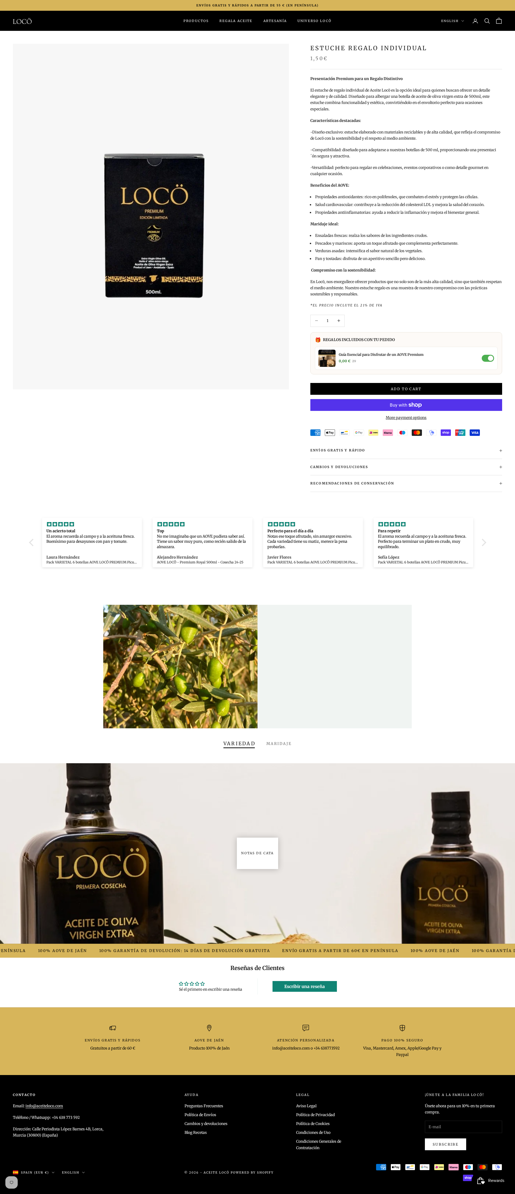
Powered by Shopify (252, 1172)
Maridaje (279, 743)
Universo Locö (314, 21)
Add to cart (406, 389)
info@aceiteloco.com (44, 1105)
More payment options (406, 417)
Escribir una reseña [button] (304, 986)
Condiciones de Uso (313, 1132)
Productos (196, 21)
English (450, 21)
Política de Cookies (313, 1123)
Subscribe (445, 1144)
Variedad (239, 743)
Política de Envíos (200, 1114)
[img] (92, 524)
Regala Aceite (235, 21)
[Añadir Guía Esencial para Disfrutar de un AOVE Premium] (488, 358)
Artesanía (275, 21)
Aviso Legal (306, 1105)
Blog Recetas (196, 1132)
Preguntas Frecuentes (204, 1105)
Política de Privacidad (315, 1114)
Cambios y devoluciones (206, 1123)
